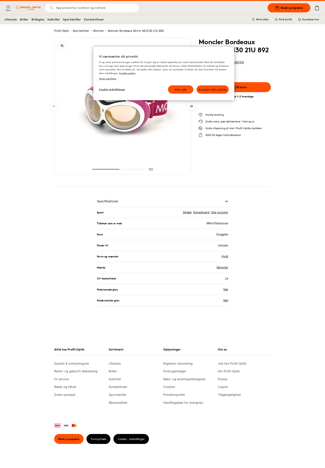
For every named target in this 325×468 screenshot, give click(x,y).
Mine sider (262, 19)
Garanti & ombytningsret (71, 363)
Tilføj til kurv (237, 87)
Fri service (61, 379)
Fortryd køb (98, 439)
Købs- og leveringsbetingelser (184, 379)
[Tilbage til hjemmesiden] (28, 8)
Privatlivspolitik (174, 395)
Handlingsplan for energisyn (183, 402)
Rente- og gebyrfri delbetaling (75, 371)
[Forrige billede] (54, 106)
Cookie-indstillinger (112, 89)
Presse (222, 379)
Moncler (222, 267)
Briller (24, 19)
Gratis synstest (64, 395)
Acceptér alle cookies (213, 89)
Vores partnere (107, 78)
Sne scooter (219, 212)
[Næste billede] (191, 106)
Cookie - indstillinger (131, 439)
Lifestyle (11, 19)
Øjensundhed (118, 402)
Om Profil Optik (229, 371)
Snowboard (201, 212)
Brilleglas (37, 19)
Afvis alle (181, 89)
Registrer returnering (178, 363)
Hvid (225, 256)
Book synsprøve (292, 8)
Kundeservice (310, 19)
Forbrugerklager (174, 371)
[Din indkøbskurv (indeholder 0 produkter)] (317, 8)
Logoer (223, 387)
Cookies (169, 387)
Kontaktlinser (94, 19)
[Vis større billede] (62, 46)
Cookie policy (127, 73)
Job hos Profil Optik (232, 363)
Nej (225, 289)
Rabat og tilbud (65, 387)
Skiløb (187, 212)
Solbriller (53, 19)
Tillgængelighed (229, 395)
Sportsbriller (72, 19)
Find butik (285, 19)
